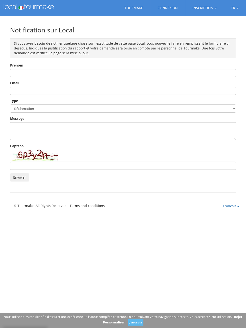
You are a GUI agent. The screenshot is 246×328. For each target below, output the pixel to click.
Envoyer (19, 177)
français (230, 206)
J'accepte (135, 322)
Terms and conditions (87, 205)
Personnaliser (114, 322)
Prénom (16, 65)
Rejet (238, 317)
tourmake (133, 8)
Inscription (202, 8)
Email (14, 83)
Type (14, 100)
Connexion (168, 8)
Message (17, 118)
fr (233, 8)
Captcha (17, 146)
